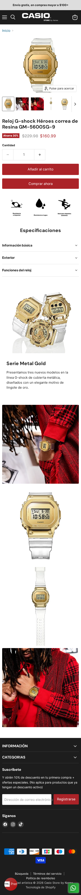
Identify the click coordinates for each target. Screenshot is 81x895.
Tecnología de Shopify (41, 887)
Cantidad (8, 145)
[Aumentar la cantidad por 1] (39, 154)
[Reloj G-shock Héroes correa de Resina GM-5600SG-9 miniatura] (8, 104)
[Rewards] (10, 884)
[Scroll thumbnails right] (74, 104)
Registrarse (66, 799)
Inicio (6, 30)
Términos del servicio (47, 873)
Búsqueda (21, 873)
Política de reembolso (40, 878)
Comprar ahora (41, 184)
